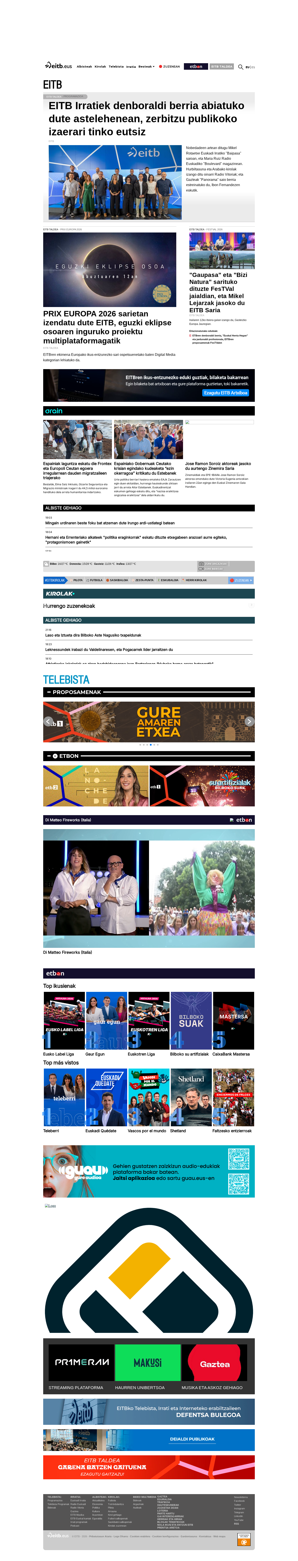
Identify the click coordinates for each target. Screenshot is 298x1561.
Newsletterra (241, 1497)
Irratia (131, 66)
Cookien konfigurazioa (165, 1536)
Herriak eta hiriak (169, 1519)
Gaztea (74, 1511)
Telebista (116, 66)
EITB (52, 85)
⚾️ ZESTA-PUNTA (143, 580)
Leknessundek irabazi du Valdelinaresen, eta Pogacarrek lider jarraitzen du (109, 649)
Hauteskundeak (168, 1505)
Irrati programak (78, 1522)
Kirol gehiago (115, 1514)
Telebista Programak (58, 1504)
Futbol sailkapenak (118, 1518)
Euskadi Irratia (78, 1500)
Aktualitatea (98, 1500)
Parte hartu (165, 1513)
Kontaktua (205, 1536)
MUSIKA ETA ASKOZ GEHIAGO (212, 1387)
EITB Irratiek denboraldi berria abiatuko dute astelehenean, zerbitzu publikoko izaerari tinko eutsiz (146, 118)
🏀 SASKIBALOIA (117, 580)
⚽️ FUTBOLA (94, 580)
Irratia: (75, 1497)
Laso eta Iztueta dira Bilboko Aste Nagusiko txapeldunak (93, 635)
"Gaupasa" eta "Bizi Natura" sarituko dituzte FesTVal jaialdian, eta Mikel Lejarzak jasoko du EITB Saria (218, 292)
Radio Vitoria (77, 1507)
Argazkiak (138, 1504)
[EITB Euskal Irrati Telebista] (59, 64)
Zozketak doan (167, 1508)
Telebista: (55, 1497)
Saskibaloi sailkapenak (120, 1522)
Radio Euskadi (78, 1504)
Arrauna (112, 1511)
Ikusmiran (97, 1514)
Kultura (96, 1511)
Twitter (237, 1504)
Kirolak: (114, 1497)
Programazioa (55, 1500)
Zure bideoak (214, 569)
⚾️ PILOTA (76, 580)
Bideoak (52, 1507)
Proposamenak (77, 692)
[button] (140, 745)
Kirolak (100, 66)
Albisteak (84, 66)
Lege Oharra (121, 1536)
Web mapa (219, 1536)
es (253, 67)
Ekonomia (97, 1504)
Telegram (239, 1512)
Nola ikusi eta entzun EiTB (175, 1525)
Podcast (74, 1525)
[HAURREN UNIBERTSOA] (148, 1362)
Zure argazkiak (216, 564)
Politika (96, 1507)
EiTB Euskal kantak (80, 1518)
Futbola (112, 1500)
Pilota (111, 1507)
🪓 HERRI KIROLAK (194, 580)
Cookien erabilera (140, 1536)
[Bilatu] (240, 67)
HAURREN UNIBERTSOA (140, 1387)
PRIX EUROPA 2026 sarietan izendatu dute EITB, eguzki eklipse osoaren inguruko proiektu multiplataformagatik (107, 327)
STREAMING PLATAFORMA (76, 1387)
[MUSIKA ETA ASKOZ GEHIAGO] (214, 1362)
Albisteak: (99, 1497)
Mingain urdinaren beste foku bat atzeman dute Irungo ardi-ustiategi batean (110, 523)
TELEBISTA (66, 680)
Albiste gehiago (63, 508)
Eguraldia (97, 1518)
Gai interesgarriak (170, 1516)
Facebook (239, 1501)
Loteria (162, 1510)
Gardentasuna (189, 1536)
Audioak (137, 1507)
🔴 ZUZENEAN (239, 580)
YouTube (238, 1520)
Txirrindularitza (116, 1504)
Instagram (239, 1508)
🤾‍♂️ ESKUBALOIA (167, 580)
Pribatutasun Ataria (100, 1536)
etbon (69, 756)
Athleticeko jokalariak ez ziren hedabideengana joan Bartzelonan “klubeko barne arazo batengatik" (129, 664)
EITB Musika (77, 1514)
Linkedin (238, 1516)
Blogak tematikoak (171, 1522)
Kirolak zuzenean (117, 1525)
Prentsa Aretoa (168, 1527)
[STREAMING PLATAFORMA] (81, 1362)
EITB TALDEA (221, 66)
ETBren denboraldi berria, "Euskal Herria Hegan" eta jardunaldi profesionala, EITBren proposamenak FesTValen (220, 339)
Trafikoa (163, 1502)
